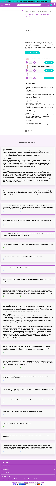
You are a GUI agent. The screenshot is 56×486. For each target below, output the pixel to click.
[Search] (18, 5)
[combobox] (29, 5)
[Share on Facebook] (26, 131)
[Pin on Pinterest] (28, 131)
